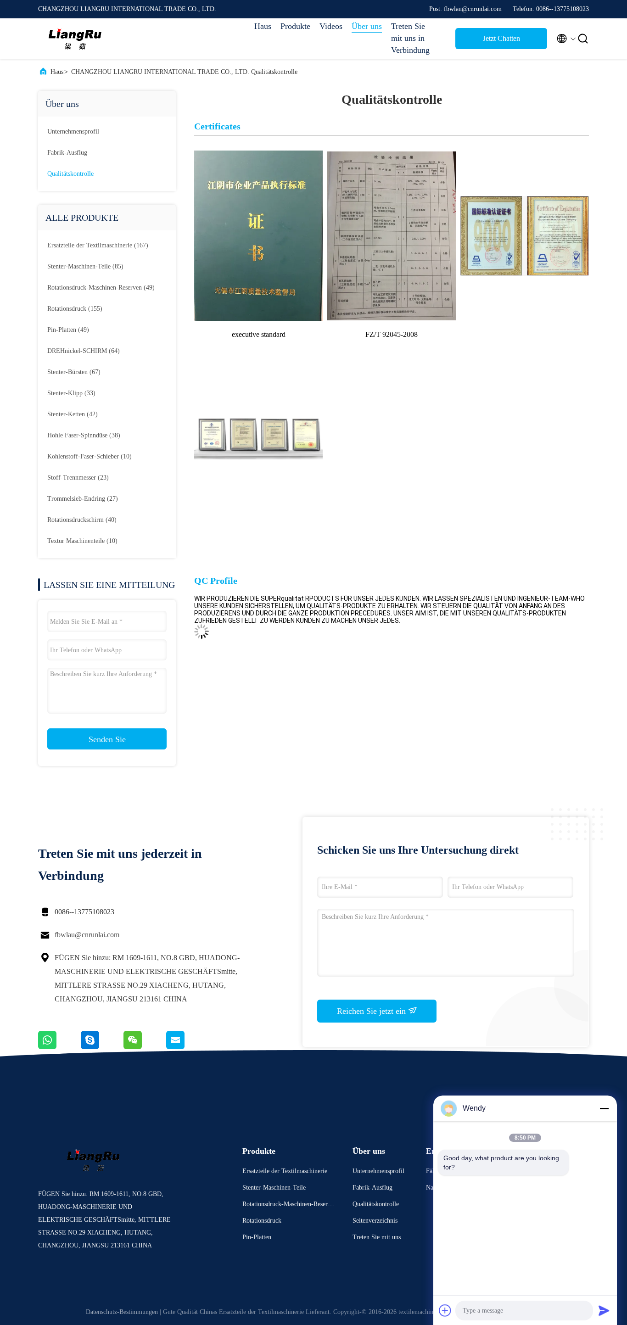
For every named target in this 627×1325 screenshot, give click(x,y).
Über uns (367, 26)
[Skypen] (102, 1047)
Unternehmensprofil (73, 131)
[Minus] (604, 1108)
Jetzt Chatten (501, 38)
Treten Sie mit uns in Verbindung (410, 38)
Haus (262, 26)
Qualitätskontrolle (70, 173)
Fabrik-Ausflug (67, 152)
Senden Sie (107, 739)
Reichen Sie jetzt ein (372, 1011)
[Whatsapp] (59, 1047)
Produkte (295, 26)
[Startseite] (75, 38)
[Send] (604, 1310)
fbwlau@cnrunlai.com (87, 935)
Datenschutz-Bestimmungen (122, 1311)
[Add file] (445, 1310)
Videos (330, 26)
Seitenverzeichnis (375, 1220)
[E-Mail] (186, 1047)
